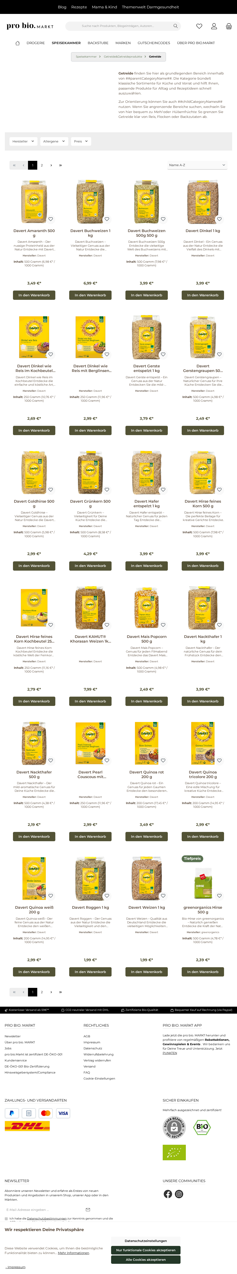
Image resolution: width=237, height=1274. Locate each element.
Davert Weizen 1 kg (146, 907)
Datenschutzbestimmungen (47, 1218)
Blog (62, 7)
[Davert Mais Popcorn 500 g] (146, 608)
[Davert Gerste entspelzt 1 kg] (146, 337)
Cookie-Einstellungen (99, 1078)
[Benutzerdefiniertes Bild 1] (12, 1113)
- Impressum (15, 1267)
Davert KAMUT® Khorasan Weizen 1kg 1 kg (90, 639)
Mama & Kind (104, 7)
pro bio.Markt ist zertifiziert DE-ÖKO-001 (33, 1054)
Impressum (92, 1042)
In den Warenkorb (34, 295)
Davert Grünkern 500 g (90, 503)
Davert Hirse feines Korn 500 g (203, 503)
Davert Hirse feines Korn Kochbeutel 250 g (34, 639)
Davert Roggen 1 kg (90, 907)
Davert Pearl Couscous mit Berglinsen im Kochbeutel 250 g (90, 774)
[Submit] (88, 1210)
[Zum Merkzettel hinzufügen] (50, 219)
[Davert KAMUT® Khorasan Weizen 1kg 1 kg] (90, 608)
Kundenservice (16, 1060)
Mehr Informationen (73, 1253)
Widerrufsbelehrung (99, 1054)
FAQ (87, 1072)
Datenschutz (93, 1048)
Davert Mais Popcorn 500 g (147, 638)
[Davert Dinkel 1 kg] (203, 202)
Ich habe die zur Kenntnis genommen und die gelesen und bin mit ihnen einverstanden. (61, 1220)
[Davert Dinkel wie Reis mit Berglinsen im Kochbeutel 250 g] (90, 337)
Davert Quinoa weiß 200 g (34, 909)
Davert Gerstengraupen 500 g (203, 368)
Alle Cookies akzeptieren (146, 1259)
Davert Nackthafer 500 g (34, 774)
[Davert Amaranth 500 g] (34, 202)
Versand (90, 1066)
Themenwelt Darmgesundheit (150, 7)
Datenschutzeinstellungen (146, 1241)
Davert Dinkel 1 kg (203, 231)
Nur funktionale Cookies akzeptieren (145, 1250)
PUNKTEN (170, 1053)
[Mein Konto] (214, 26)
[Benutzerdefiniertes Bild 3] (54, 1113)
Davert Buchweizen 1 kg (90, 233)
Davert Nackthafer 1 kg (203, 638)
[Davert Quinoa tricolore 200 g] (203, 743)
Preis (78, 141)
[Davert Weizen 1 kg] (146, 878)
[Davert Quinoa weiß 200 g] (34, 878)
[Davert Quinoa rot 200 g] (146, 743)
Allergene (51, 141)
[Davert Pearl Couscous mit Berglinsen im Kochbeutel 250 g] (90, 743)
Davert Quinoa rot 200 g (146, 774)
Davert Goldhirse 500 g (34, 503)
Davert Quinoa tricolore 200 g (203, 774)
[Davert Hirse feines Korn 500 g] (203, 472)
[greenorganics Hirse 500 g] (203, 878)
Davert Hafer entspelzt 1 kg (147, 503)
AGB (87, 1036)
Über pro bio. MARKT (20, 1042)
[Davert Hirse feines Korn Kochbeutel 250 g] (34, 608)
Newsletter (13, 1036)
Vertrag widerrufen (97, 1060)
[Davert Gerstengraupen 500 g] (203, 337)
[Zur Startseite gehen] (30, 26)
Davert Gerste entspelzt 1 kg (146, 368)
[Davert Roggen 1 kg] (90, 878)
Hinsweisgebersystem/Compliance (30, 1072)
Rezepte (79, 7)
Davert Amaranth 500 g (34, 233)
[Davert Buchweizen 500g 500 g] (146, 202)
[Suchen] (176, 26)
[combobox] (118, 26)
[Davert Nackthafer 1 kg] (203, 608)
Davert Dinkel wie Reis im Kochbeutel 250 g (34, 368)
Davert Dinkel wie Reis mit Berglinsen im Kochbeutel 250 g (90, 368)
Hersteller (20, 141)
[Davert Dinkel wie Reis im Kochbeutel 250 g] (34, 337)
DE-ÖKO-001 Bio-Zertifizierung (27, 1066)
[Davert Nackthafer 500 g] (34, 743)
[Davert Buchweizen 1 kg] (90, 202)
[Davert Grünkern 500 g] (90, 472)
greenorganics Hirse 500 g (203, 909)
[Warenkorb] (227, 26)
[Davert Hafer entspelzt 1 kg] (146, 472)
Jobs (8, 1048)
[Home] (21, 43)
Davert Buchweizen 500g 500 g (146, 233)
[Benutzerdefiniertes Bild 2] (29, 1113)
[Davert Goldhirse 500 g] (34, 472)
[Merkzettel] (199, 26)
